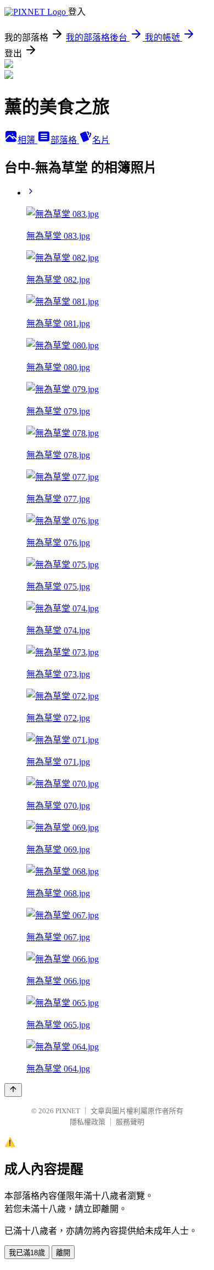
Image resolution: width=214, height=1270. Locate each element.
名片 (101, 140)
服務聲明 (130, 1122)
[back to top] (13, 1090)
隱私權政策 (87, 1122)
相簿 (27, 140)
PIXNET (67, 1111)
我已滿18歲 (27, 1253)
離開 (63, 1253)
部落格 (64, 140)
